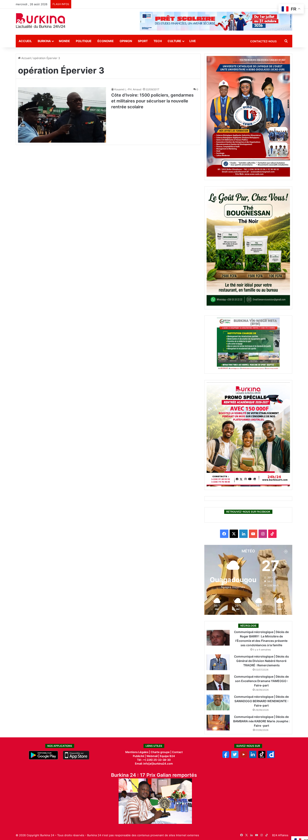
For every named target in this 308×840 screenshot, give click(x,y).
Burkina (44, 41)
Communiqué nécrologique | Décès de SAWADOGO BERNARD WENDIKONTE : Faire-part (261, 701)
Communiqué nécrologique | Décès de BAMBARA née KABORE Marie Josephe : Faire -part (261, 721)
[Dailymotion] (270, 757)
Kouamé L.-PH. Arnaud (127, 89)
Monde (64, 41)
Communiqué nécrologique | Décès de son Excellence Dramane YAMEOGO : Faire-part (261, 681)
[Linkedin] (252, 757)
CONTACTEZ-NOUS (263, 41)
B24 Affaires (280, 835)
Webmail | (152, 756)
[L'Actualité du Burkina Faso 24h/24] (41, 20)
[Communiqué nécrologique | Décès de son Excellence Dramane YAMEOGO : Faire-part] (218, 682)
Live (192, 41)
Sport (143, 41)
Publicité (138, 756)
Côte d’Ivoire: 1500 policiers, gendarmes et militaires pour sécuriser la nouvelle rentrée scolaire (152, 101)
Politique (84, 41)
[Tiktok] (261, 757)
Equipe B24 (167, 756)
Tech (158, 41)
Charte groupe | (161, 752)
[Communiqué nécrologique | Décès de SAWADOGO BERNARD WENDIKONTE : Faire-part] (218, 702)
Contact (177, 752)
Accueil (25, 41)
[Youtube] (243, 757)
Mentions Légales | (138, 752)
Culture (174, 41)
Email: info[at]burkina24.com (154, 763)
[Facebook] (225, 757)
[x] (234, 757)
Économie (105, 41)
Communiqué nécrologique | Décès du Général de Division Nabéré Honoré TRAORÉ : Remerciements (261, 661)
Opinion (126, 41)
